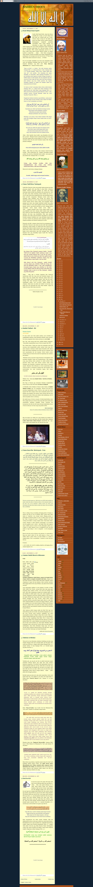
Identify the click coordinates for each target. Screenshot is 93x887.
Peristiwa (60, 586)
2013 (59, 287)
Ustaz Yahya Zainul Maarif (63, 455)
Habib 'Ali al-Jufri (62, 404)
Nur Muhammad (61, 583)
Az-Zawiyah (60, 460)
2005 (59, 344)
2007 (59, 299)
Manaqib (60, 577)
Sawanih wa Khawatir (62, 526)
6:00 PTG (38, 322)
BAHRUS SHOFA (34, 6)
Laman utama (37, 879)
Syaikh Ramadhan (62, 418)
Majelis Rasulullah (49, 631)
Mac (61, 335)
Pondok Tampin (61, 520)
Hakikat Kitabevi (61, 468)
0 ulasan (44, 446)
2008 (59, 297)
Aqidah (59, 563)
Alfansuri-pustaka (61, 504)
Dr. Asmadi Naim (61, 512)
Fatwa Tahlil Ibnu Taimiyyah (32, 184)
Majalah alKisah (61, 443)
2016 (59, 281)
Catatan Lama (51, 879)
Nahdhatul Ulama (61, 445)
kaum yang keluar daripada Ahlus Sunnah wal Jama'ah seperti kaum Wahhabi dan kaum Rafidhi (65, 217)
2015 (59, 283)
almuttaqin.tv (61, 433)
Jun (60, 329)
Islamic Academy (61, 474)
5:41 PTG (38, 772)
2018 (59, 277)
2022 (59, 269)
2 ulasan (44, 178)
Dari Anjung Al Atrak (62, 510)
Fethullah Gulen (61, 466)
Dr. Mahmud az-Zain (62, 400)
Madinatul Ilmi (61, 441)
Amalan (59, 561)
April (61, 334)
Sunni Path (60, 491)
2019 (59, 275)
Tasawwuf (60, 596)
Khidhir (59, 575)
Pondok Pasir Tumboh (62, 449)
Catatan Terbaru (24, 879)
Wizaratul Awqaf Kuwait (63, 424)
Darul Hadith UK (61, 462)
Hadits (59, 573)
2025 (59, 263)
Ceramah (60, 435)
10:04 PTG (38, 875)
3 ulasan (43, 322)
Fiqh (59, 571)
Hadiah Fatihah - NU (29, 328)
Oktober (61, 321)
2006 (59, 342)
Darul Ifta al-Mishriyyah (63, 396)
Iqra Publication (61, 472)
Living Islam (60, 479)
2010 (59, 293)
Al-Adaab (60, 537)
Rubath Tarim (61, 412)
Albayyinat (60, 429)
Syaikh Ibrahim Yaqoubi (63, 493)
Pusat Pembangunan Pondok (64, 522)
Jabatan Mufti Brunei (62, 439)
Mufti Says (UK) (61, 485)
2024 (59, 265)
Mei (61, 331)
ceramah (59, 567)
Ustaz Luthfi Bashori (62, 453)
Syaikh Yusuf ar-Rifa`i (62, 420)
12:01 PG (38, 549)
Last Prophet (60, 477)
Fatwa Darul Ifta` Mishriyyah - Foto (34, 450)
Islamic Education (62, 475)
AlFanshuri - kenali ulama (63, 500)
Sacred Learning (61, 487)
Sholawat (60, 594)
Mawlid (59, 579)
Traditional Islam (61, 451)
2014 (59, 285)
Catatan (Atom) (28, 882)
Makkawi (60, 408)
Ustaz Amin (60, 532)
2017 (59, 279)
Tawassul (60, 598)
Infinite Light (61, 470)
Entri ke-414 (27, 778)
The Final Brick (61, 541)
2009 (59, 295)
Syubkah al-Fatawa (62, 422)
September (62, 323)
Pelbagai (60, 585)
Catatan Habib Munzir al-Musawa (34, 555)
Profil (59, 588)
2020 (59, 273)
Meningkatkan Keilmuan (63, 516)
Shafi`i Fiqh (60, 489)
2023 (59, 267)
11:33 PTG (38, 634)
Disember (62, 301)
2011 (59, 291)
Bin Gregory (60, 539)
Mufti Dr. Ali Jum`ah (62, 410)
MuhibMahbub (61, 518)
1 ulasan (44, 634)
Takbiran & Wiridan (29, 637)
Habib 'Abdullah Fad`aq (63, 402)
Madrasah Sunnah (61, 514)
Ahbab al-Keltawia (62, 392)
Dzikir (59, 569)
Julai (61, 327)
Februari (62, 338)
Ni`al (59, 581)
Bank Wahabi (61, 508)
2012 (59, 289)
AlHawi (59, 431)
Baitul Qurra (60, 506)
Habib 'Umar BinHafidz (63, 406)
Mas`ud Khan (61, 483)
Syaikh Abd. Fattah (62, 414)
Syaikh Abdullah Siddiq (63, 416)
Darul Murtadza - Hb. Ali (63, 437)
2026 (59, 261)
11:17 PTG (38, 178)
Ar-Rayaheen (60, 394)
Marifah (59, 481)
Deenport (60, 464)
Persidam (60, 447)
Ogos (61, 325)
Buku (59, 565)
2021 (59, 271)
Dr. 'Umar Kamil (61, 398)
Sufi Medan (60, 528)
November (62, 319)
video (59, 600)
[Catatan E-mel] (45, 322)
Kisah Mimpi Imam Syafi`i (31, 30)
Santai (59, 590)
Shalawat (60, 592)
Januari (61, 340)
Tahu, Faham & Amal (62, 530)
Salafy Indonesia (61, 524)
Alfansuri (60, 502)
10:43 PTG (38, 446)
